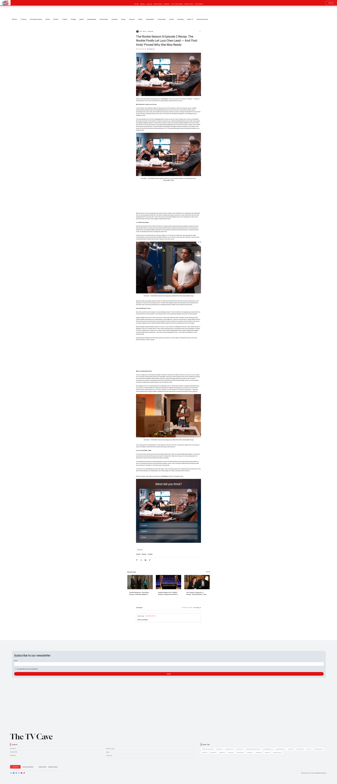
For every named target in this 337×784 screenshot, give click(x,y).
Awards (171, 19)
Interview (132, 19)
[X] (11, 773)
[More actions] (200, 31)
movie (309, 749)
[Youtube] (21, 773)
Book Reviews (104, 19)
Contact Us (109, 755)
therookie (139, 549)
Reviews (55, 19)
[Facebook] (16, 773)
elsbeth (268, 752)
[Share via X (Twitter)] (141, 560)
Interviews (13, 748)
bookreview (241, 752)
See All (208, 571)
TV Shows (23, 19)
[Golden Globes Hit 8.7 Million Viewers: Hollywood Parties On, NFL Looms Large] (168, 582)
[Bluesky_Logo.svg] (13, 773)
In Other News (162, 19)
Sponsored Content (202, 19)
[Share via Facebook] (137, 560)
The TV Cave (31, 736)
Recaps (123, 19)
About (107, 752)
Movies (48, 19)
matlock (250, 752)
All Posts (14, 19)
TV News (64, 19)
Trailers (140, 19)
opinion (205, 752)
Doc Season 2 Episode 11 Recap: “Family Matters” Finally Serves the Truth (196, 593)
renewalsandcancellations (253, 749)
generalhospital (281, 749)
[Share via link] (150, 560)
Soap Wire (115, 19)
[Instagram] (19, 773)
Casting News (150, 19)
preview (240, 749)
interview (231, 752)
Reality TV (190, 19)
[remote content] (168, 197)
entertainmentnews (208, 749)
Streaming (180, 19)
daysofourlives (278, 752)
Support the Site (52, 767)
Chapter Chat (13, 752)
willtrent (222, 752)
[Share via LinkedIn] (145, 560)
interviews (259, 752)
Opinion (81, 19)
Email (16, 660)
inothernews (300, 749)
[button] (168, 505)
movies (291, 749)
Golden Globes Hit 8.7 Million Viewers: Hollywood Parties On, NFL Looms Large (168, 593)
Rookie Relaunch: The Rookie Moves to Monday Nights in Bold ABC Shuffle (139, 593)
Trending (73, 19)
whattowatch (230, 749)
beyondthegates (268, 749)
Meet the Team (110, 748)
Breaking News (91, 19)
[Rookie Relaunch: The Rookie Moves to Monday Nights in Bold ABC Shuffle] (140, 582)
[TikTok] (24, 773)
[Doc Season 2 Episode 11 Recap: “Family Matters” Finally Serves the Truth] (197, 582)
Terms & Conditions (27, 767)
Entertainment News (36, 19)
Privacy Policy (42, 767)
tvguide (219, 749)
